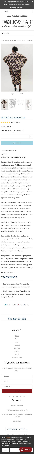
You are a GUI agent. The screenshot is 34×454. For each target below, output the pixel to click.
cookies (8, 437)
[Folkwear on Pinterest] (20, 397)
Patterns (17, 336)
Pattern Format (6, 127)
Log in (9, 16)
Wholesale (17, 348)
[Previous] (13, 94)
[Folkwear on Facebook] (13, 397)
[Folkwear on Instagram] (24, 397)
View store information (8, 150)
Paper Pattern (6, 130)
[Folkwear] (17, 24)
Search (17, 354)
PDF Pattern (18, 130)
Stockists (17, 345)
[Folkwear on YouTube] (17, 397)
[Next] (21, 94)
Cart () (16, 16)
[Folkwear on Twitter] (10, 397)
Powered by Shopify (22, 435)
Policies (17, 351)
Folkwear (13, 435)
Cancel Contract (17, 357)
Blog (17, 342)
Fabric (17, 339)
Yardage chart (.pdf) (7, 272)
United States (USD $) (16, 429)
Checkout (24, 16)
